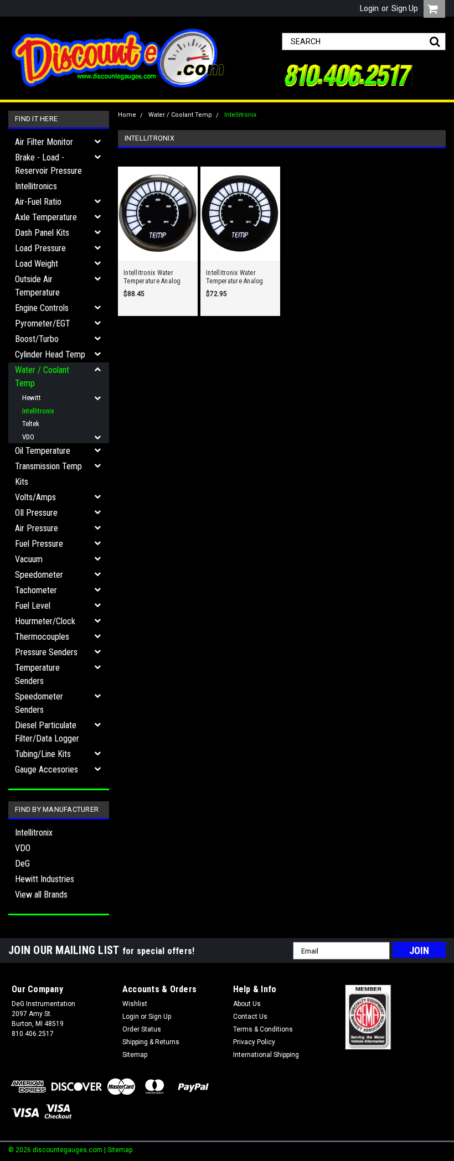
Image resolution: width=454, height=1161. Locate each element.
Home (127, 114)
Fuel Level (32, 605)
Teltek (30, 423)
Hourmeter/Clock (45, 621)
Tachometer (36, 590)
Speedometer (39, 574)
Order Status (141, 1029)
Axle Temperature (46, 217)
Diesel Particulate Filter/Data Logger (47, 732)
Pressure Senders (46, 652)
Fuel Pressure (39, 543)
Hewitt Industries (44, 879)
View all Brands (41, 894)
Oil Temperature (42, 450)
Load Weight (36, 263)
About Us (247, 1004)
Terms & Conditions (263, 1029)
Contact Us (250, 1016)
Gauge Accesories (46, 769)
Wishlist (134, 1004)
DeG (22, 863)
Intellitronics (36, 186)
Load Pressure (40, 248)
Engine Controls (42, 308)
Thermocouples (42, 636)
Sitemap (134, 1055)
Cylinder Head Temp (50, 354)
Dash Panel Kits (42, 232)
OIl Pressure (36, 512)
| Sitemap (118, 1150)
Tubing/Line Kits (43, 754)
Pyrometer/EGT (42, 323)
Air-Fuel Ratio (38, 201)
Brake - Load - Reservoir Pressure (48, 164)
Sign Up (404, 8)
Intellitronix (38, 411)
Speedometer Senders (39, 703)
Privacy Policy (254, 1042)
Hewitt (31, 397)
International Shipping (266, 1055)
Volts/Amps (35, 497)
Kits (21, 481)
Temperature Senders (37, 674)
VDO (28, 437)
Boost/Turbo (37, 339)
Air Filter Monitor (44, 142)
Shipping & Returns (150, 1042)
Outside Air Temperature (37, 286)
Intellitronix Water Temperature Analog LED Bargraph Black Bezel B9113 (235, 277)
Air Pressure (36, 528)
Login (369, 8)
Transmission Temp (48, 466)
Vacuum (29, 559)
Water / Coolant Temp (42, 376)
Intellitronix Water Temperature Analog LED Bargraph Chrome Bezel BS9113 (154, 277)
